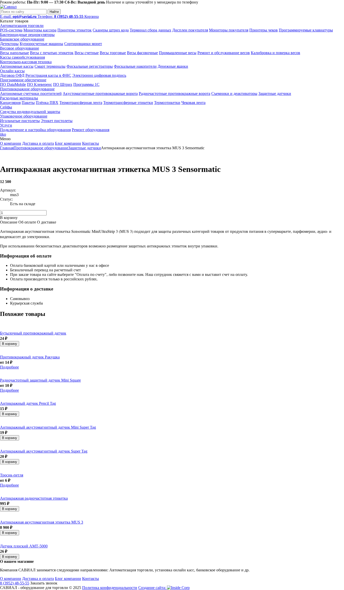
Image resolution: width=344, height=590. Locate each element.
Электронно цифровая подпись (99, 75)
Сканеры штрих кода (111, 30)
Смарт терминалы (50, 66)
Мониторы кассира (39, 30)
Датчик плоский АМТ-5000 (24, 546)
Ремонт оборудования (90, 130)
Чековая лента (193, 102)
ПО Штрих (62, 84)
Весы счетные (87, 53)
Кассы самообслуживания (22, 57)
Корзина (91, 16)
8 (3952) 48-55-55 (14, 583)
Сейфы (6, 107)
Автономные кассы (16, 66)
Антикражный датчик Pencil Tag (28, 403)
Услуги (6, 125)
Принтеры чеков (263, 30)
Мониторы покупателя (228, 30)
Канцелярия (10, 102)
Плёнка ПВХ (47, 102)
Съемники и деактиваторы (234, 93)
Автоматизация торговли (22, 25)
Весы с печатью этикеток (52, 53)
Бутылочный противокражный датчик (33, 333)
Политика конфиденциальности (109, 587)
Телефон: (60, 16)
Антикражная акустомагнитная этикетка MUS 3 (41, 522)
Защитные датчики (274, 93)
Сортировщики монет (83, 44)
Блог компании (68, 143)
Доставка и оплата (38, 143)
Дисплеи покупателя (190, 30)
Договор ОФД (12, 75)
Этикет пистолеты (57, 121)
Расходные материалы (19, 98)
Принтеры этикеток (74, 30)
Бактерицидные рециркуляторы (27, 34)
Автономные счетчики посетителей (31, 93)
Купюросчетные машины (41, 44)
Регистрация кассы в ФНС (48, 75)
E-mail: (18, 16)
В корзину (9, 344)
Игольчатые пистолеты (20, 121)
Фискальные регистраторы (89, 66)
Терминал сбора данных (150, 30)
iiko (3, 134)
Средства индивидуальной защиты (30, 111)
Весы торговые (113, 53)
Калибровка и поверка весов (275, 53)
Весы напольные (14, 53)
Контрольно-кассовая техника (26, 62)
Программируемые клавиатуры (306, 30)
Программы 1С (86, 84)
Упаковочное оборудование (23, 116)
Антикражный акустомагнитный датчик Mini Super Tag (48, 427)
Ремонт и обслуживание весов (223, 53)
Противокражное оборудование (27, 89)
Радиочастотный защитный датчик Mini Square (40, 380)
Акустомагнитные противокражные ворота (100, 93)
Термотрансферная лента (80, 102)
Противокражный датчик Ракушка (30, 357)
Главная (7, 148)
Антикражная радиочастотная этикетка (34, 498)
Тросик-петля (11, 475)
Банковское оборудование (22, 39)
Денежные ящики (173, 66)
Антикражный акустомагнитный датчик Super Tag (43, 451)
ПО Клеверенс (39, 84)
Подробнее (9, 367)
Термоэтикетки (167, 102)
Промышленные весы (177, 53)
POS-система (11, 30)
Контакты (90, 143)
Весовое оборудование (19, 48)
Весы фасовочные (142, 53)
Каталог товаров (14, 21)
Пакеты (28, 102)
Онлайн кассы (12, 71)
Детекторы (9, 44)
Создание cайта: (152, 587)
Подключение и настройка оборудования (35, 130)
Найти (54, 12)
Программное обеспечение (23, 80)
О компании (10, 143)
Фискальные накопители (135, 66)
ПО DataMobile (13, 84)
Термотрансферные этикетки (128, 102)
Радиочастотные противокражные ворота (174, 93)
